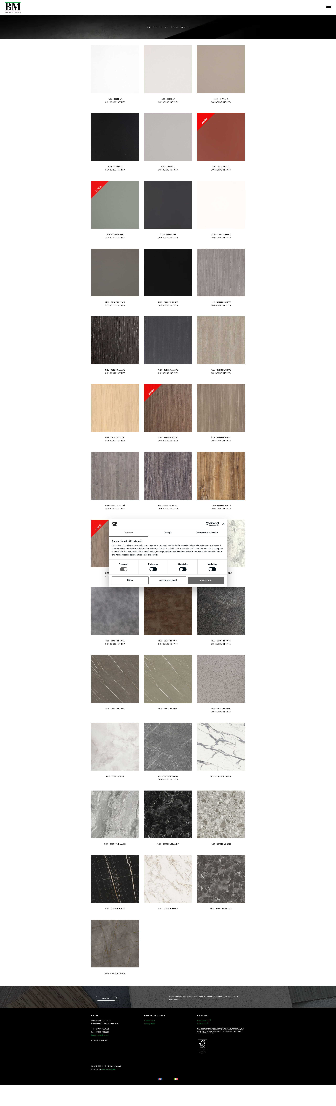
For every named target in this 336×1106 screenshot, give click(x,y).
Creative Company (108, 1069)
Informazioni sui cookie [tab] (207, 532)
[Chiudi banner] (223, 524)
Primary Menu (328, 8)
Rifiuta (130, 580)
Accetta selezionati (168, 580)
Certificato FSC (204, 1020)
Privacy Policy (149, 1024)
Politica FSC (202, 1024)
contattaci (106, 998)
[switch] (153, 569)
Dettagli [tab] (168, 532)
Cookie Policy (149, 1020)
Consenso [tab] (128, 532)
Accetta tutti (205, 580)
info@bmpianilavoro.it (100, 1035)
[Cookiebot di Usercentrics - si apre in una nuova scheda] (207, 524)
